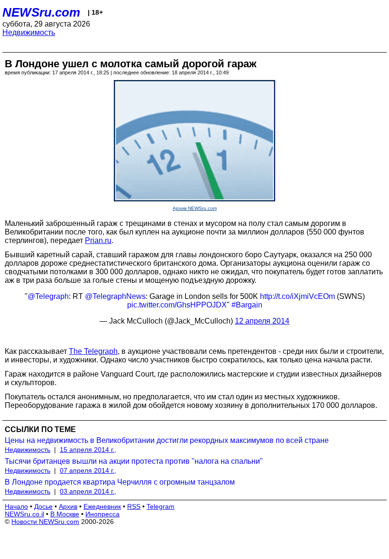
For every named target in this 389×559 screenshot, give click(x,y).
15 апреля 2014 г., (88, 449)
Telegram (161, 506)
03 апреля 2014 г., (88, 491)
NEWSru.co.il (24, 514)
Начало (16, 506)
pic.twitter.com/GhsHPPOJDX (177, 305)
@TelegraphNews (115, 296)
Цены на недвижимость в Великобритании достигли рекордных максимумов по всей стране (167, 440)
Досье (43, 506)
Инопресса (102, 514)
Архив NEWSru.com (195, 208)
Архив (68, 506)
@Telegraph (48, 296)
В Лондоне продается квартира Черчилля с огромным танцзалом (120, 482)
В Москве (64, 514)
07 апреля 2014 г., (88, 470)
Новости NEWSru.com (45, 521)
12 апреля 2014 (262, 321)
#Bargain (247, 305)
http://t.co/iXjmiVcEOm (297, 296)
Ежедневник (102, 506)
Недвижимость (28, 32)
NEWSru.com (41, 12)
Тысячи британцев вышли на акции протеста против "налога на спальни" (134, 461)
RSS (133, 506)
